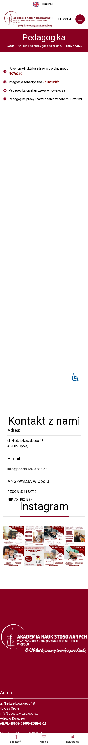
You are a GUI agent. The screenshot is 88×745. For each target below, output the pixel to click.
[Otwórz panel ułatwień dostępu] (75, 377)
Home (10, 46)
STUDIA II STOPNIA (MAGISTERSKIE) (40, 46)
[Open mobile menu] (80, 19)
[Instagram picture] (13, 536)
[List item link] (44, 71)
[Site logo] (28, 19)
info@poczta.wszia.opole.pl (27, 469)
